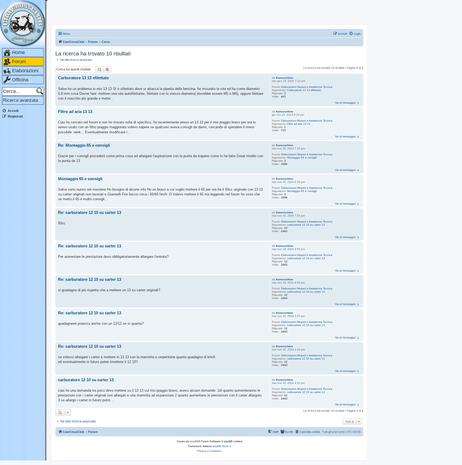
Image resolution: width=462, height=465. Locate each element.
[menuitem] (355, 34)
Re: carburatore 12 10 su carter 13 (89, 212)
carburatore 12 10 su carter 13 (306, 224)
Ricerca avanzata (20, 100)
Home (18, 52)
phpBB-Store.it (222, 446)
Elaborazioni (25, 70)
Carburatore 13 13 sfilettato (304, 90)
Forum (19, 61)
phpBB (194, 441)
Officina (20, 79)
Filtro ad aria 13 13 (298, 123)
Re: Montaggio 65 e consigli (84, 145)
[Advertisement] (23, 203)
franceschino (284, 77)
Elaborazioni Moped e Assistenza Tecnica (306, 86)
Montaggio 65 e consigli (302, 157)
